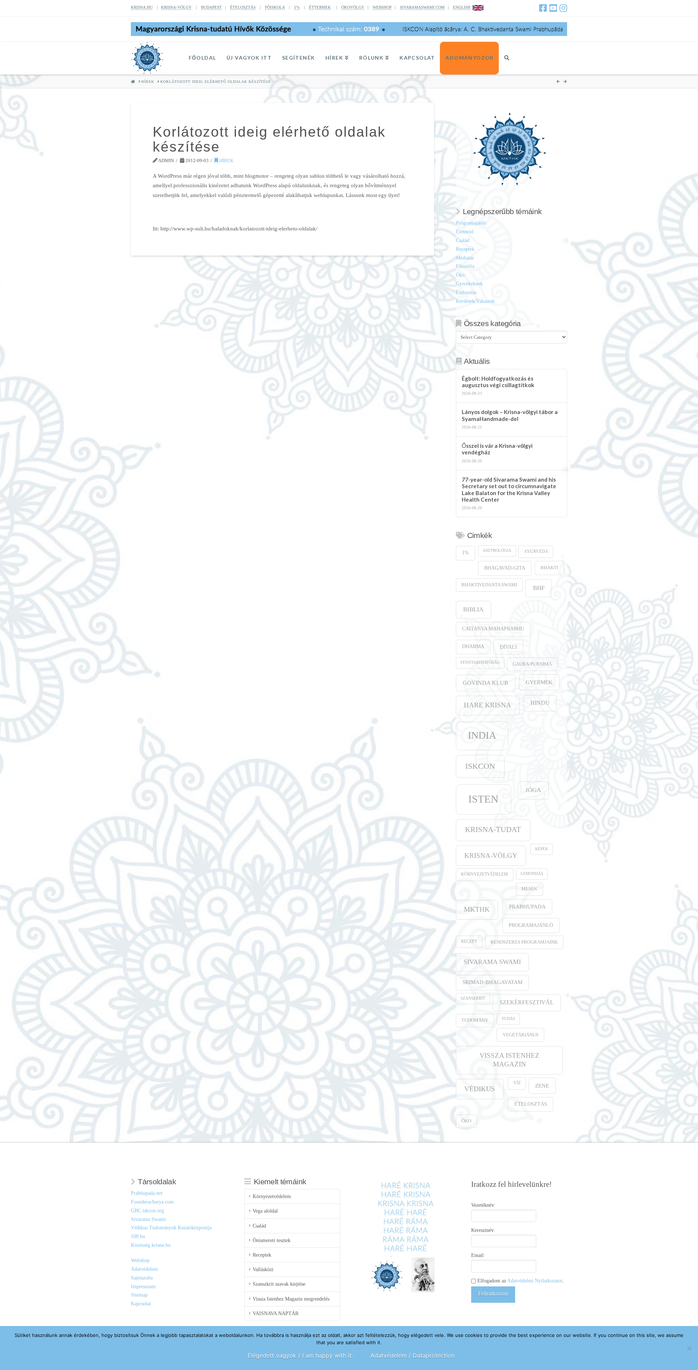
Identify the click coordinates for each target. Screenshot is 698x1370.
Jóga (533, 790)
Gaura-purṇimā (532, 664)
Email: (478, 1255)
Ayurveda (536, 551)
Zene (542, 1085)
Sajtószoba (142, 1278)
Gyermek (539, 682)
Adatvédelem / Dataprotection (412, 1355)
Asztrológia (497, 551)
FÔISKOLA (275, 7)
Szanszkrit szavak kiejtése (279, 1284)
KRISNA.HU (142, 7)
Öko (460, 275)
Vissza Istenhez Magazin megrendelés (291, 1299)
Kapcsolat (141, 1303)
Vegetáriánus (520, 1034)
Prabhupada (527, 906)
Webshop (140, 1260)
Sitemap (139, 1295)
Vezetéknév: (483, 1205)
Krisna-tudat (493, 829)
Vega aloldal (265, 1211)
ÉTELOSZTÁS (243, 7)
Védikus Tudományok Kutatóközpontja (171, 1227)
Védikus (479, 1089)
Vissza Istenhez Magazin (509, 1060)
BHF (539, 587)
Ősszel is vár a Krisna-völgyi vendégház (497, 449)
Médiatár (465, 258)
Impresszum (143, 1286)
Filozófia (465, 266)
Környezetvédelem (484, 874)
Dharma (473, 646)
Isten (483, 799)
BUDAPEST (211, 7)
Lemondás (532, 874)
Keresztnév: (483, 1230)
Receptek (465, 249)
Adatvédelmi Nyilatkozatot (534, 1280)
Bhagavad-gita (504, 568)
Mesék (529, 888)
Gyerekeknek (469, 283)
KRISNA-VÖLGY (176, 7)
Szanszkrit (473, 998)
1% (297, 7)
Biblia (473, 609)
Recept (469, 941)
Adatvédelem (144, 1269)
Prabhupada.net (147, 1193)
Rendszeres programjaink (524, 942)
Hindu (540, 703)
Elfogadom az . (520, 1280)
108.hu (138, 1236)
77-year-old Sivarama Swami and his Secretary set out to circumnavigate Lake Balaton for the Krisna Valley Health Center (509, 489)
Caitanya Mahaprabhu (493, 628)
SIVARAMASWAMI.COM (422, 7)
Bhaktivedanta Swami (489, 584)
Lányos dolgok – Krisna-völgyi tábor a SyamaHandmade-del (510, 415)
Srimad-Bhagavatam (492, 982)
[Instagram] (563, 8)
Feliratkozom (493, 1293)
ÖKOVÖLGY (352, 7)
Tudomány (474, 1020)
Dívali (508, 647)
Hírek (225, 160)
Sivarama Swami (492, 961)
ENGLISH (461, 7)
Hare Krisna (487, 705)
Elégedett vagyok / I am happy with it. (300, 1355)
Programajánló (471, 223)
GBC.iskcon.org (147, 1210)
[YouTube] (553, 8)
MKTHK (477, 909)
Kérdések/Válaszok (475, 301)
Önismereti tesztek (271, 1240)
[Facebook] (543, 8)
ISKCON (480, 766)
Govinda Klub (485, 683)
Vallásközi (263, 1269)
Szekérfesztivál (527, 1002)
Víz (517, 1083)
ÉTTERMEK (320, 7)
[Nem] (689, 1348)
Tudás (508, 1019)
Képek (541, 849)
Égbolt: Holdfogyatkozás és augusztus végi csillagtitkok (498, 382)
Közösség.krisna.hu (151, 1245)
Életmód (464, 231)
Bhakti (549, 567)
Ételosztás (466, 292)
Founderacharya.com (152, 1202)
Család (462, 240)
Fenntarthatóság (480, 662)
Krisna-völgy (490, 855)
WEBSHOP (382, 7)
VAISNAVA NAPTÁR (275, 1313)
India (482, 735)
